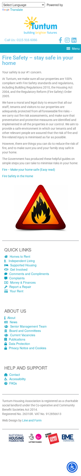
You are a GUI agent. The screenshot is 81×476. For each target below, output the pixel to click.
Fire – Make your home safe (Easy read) (28, 169)
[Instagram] (67, 40)
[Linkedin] (74, 40)
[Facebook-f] (60, 40)
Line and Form (31, 420)
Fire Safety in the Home (17, 176)
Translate (16, 9)
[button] (76, 48)
